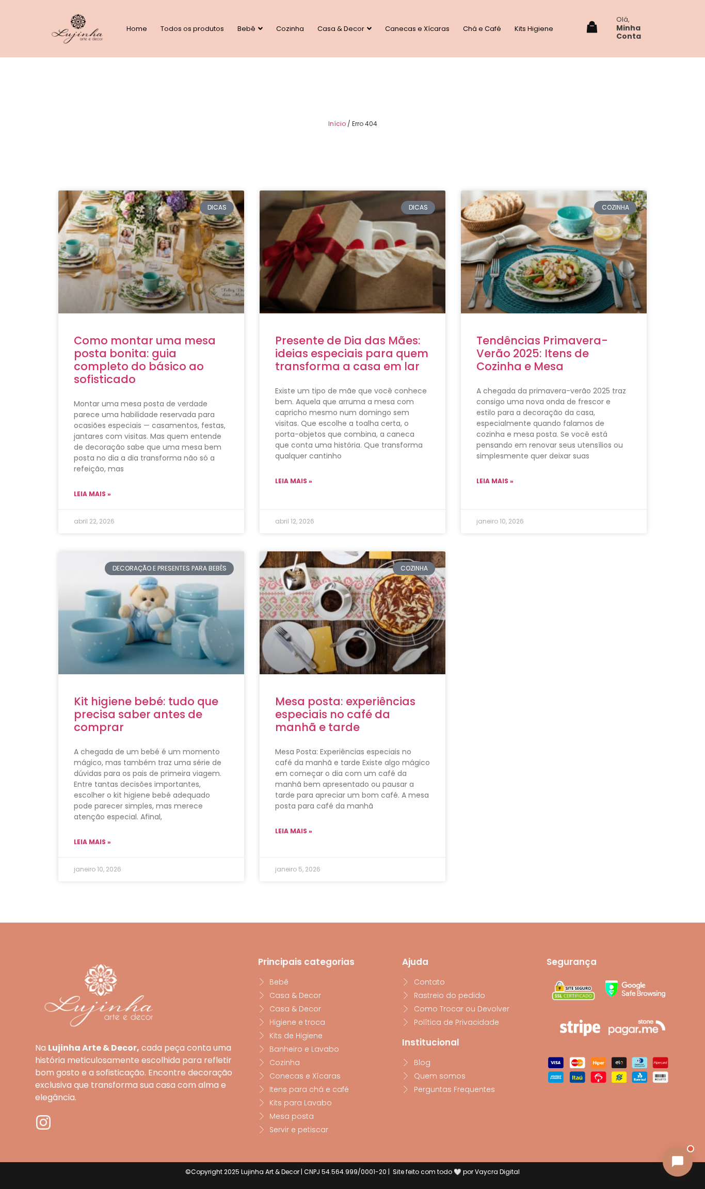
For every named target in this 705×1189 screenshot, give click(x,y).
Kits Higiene (534, 29)
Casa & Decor (340, 29)
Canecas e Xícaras (417, 29)
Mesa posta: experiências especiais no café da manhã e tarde (345, 714)
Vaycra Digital (497, 1171)
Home (136, 29)
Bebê (246, 29)
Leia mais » (92, 493)
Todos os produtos (192, 29)
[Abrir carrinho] (592, 28)
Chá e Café (482, 29)
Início (337, 123)
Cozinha (290, 29)
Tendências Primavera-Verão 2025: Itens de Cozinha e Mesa (542, 353)
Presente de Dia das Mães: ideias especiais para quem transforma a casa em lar (351, 353)
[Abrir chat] (678, 1162)
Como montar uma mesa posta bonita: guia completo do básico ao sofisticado (145, 360)
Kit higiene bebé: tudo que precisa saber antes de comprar (146, 714)
